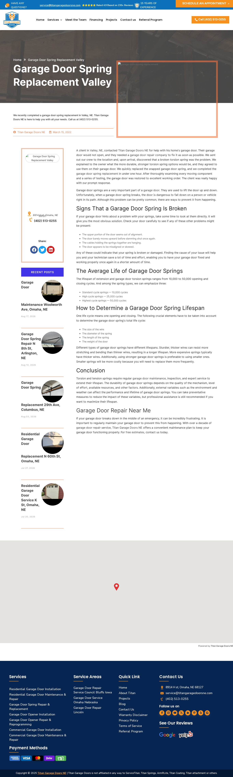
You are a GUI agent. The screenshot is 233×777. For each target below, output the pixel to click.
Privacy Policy (128, 720)
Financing (96, 20)
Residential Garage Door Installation (35, 689)
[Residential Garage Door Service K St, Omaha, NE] (52, 491)
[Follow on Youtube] (174, 712)
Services (53, 20)
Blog (122, 704)
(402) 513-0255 (45, 221)
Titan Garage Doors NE (222, 646)
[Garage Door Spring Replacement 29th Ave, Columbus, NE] (52, 388)
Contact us (128, 20)
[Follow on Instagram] (168, 712)
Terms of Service (130, 726)
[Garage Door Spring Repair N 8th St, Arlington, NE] (52, 339)
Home (40, 20)
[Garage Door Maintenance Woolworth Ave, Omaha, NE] (52, 288)
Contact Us (126, 709)
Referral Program (150, 20)
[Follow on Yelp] (200, 712)
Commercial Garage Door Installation (35, 730)
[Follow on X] (181, 712)
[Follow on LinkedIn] (187, 712)
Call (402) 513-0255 (212, 19)
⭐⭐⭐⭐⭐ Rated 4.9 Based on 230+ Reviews (107, 5)
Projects (111, 20)
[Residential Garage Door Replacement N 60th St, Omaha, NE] (52, 439)
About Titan (127, 693)
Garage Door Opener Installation (32, 714)
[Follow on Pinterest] (194, 712)
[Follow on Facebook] (161, 712)
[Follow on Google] (207, 712)
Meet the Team (75, 20)
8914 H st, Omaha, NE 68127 (45, 215)
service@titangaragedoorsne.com (60, 5)
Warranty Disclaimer (133, 715)
